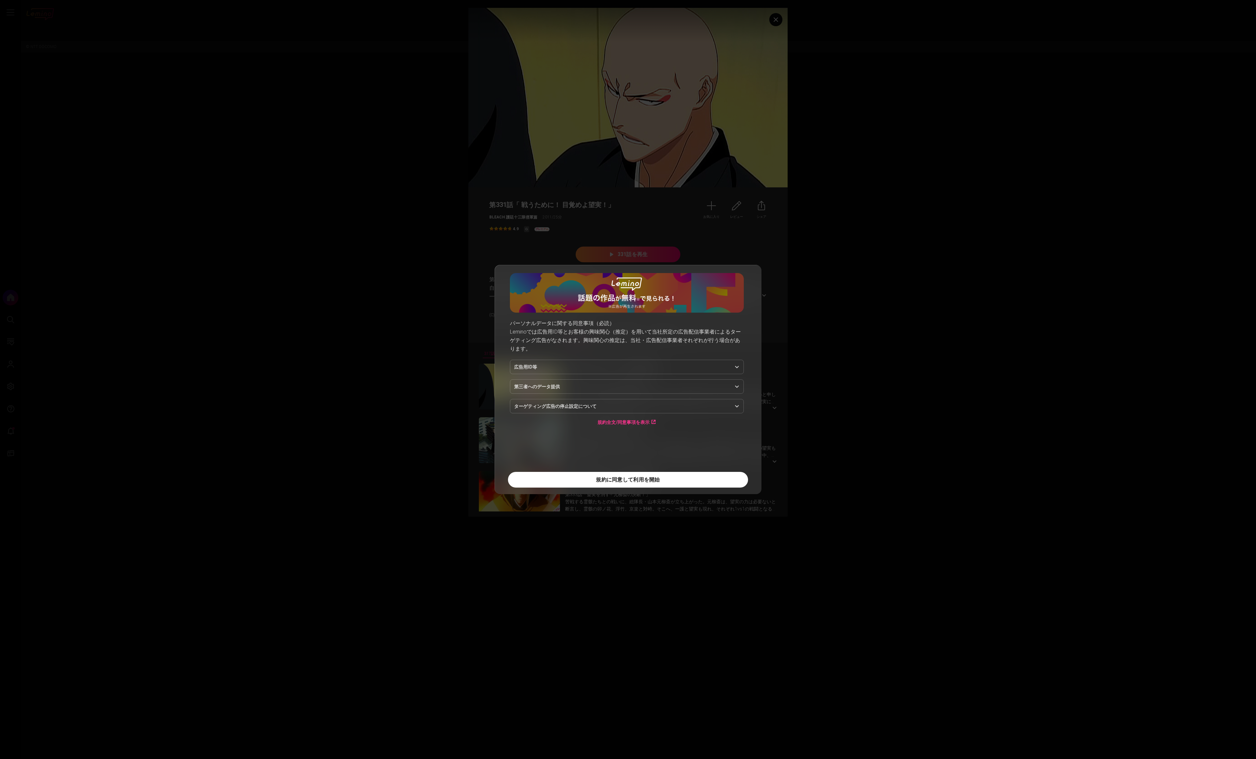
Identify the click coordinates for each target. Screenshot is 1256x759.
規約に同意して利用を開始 (628, 479)
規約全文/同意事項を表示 (624, 422)
